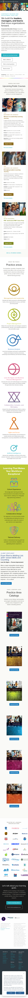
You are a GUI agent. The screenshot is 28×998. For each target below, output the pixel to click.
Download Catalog (14, 635)
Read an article (6, 68)
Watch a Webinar (7, 59)
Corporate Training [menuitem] (5, 954)
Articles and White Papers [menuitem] (21, 968)
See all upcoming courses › (14, 253)
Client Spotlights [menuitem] (13, 959)
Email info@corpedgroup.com (14, 907)
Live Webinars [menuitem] (12, 964)
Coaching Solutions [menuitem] (4, 961)
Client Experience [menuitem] (13, 954)
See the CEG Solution (6, 583)
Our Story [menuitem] (20, 954)
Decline (20, 992)
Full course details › (8, 147)
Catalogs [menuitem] (20, 963)
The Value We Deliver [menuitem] (13, 956)
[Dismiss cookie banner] (23, 973)
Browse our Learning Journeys (10, 55)
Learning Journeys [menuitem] (4, 956)
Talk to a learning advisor (8, 64)
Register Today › (8, 143)
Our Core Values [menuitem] (20, 956)
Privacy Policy (3, 928)
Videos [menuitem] (20, 965)
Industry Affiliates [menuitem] (20, 959)
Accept (11, 992)
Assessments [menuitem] (5, 958)
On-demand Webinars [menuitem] (13, 967)
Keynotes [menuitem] (4, 962)
